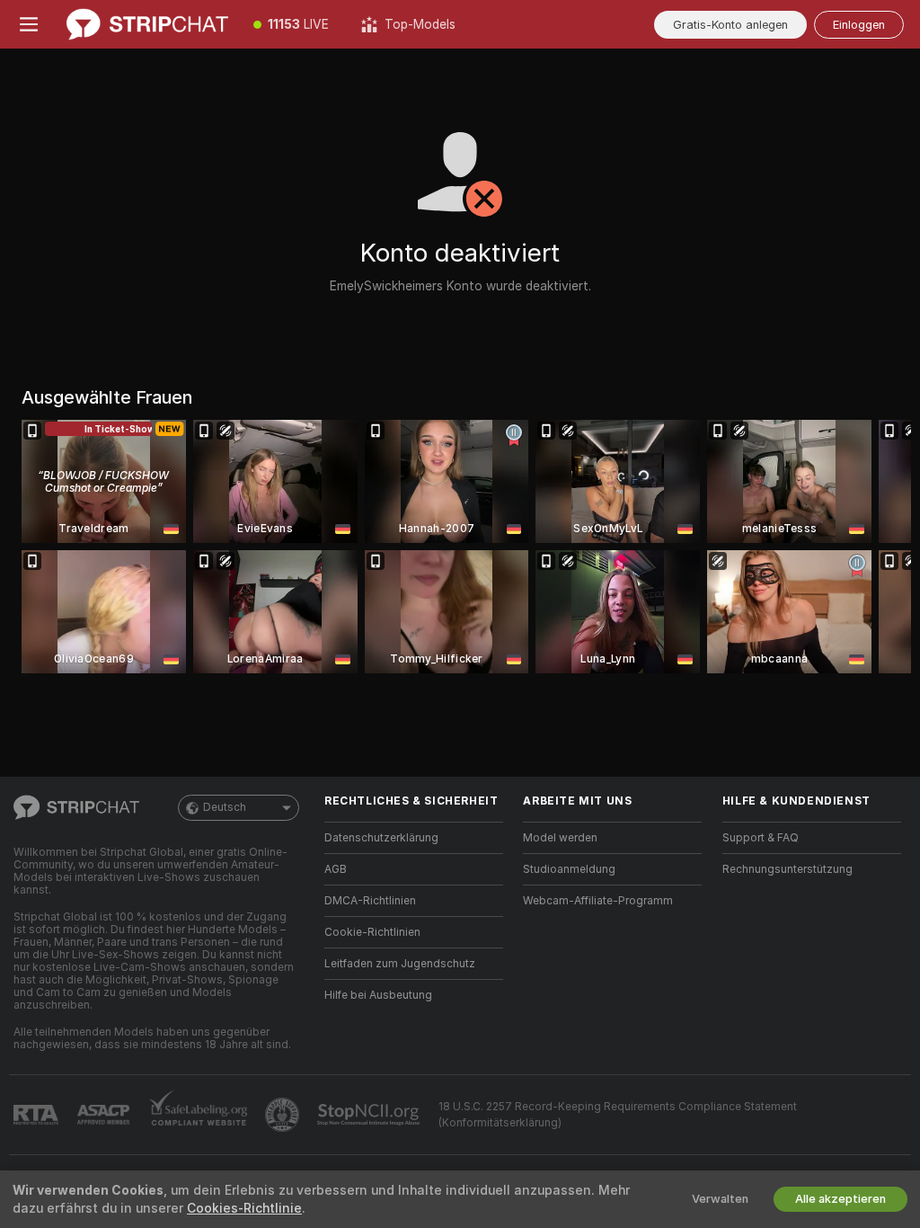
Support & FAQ (760, 838)
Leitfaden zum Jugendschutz (399, 963)
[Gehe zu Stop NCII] (370, 1115)
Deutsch (224, 807)
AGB (335, 869)
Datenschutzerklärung (381, 838)
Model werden (560, 838)
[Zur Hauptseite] (147, 24)
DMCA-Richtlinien (370, 900)
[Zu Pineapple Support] (284, 1115)
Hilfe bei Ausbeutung (378, 995)
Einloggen (859, 24)
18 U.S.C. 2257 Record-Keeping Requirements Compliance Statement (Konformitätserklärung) (617, 1114)
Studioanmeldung (569, 869)
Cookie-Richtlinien (372, 932)
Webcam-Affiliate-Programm (598, 900)
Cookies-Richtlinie (244, 1208)
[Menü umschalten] (29, 24)
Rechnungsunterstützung (787, 869)
